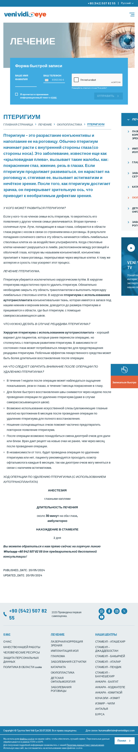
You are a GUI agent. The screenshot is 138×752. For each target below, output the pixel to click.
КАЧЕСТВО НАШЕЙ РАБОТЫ (21, 647)
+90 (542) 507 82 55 (102, 3)
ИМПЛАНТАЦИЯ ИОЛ (65, 650)
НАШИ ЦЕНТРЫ (106, 634)
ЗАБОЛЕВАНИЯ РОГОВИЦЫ (61, 688)
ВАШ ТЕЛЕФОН (52, 75)
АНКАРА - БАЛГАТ (106, 681)
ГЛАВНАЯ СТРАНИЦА (18, 124)
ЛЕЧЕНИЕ (45, 124)
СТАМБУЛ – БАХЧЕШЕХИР (105, 674)
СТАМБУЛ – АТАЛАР (108, 661)
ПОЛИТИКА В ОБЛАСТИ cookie (22, 667)
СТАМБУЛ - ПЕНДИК (108, 667)
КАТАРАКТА (58, 667)
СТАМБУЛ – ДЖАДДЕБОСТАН (106, 648)
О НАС (7, 641)
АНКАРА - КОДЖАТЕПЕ (110, 687)
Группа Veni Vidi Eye (28, 730)
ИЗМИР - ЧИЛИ (105, 703)
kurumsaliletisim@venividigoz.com (117, 730)
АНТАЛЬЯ (101, 708)
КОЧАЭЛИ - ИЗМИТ (107, 698)
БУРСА (100, 714)
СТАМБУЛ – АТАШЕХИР (110, 641)
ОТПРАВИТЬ (105, 96)
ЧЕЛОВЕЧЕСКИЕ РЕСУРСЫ (21, 652)
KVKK (54, 97)
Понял (121, 740)
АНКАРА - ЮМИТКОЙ (108, 692)
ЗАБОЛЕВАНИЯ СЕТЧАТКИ (68, 661)
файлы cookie (27, 738)
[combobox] (47, 80)
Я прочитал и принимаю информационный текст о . (38, 96)
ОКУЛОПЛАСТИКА (69, 124)
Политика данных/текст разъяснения (85, 745)
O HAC (6, 634)
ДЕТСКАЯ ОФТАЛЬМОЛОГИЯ (63, 679)
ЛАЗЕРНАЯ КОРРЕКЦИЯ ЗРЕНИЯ (67, 643)
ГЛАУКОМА (58, 656)
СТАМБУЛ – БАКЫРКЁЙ (110, 656)
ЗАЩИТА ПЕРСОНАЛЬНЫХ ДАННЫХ (21, 659)
